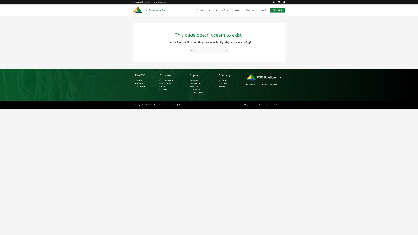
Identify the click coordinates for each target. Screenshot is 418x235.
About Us (223, 80)
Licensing (163, 89)
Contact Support (197, 92)
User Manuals (195, 83)
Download (139, 80)
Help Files (194, 80)
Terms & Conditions (276, 105)
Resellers (222, 86)
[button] (274, 2)
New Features (165, 83)
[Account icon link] (284, 2)
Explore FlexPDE (166, 80)
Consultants (195, 89)
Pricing (162, 86)
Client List (223, 83)
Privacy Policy (263, 105)
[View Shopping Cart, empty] (279, 2)
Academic (139, 83)
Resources (194, 86)
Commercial (140, 86)
